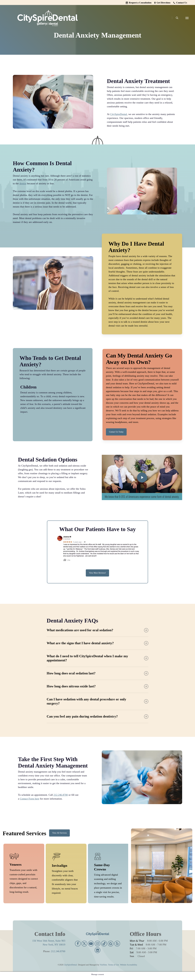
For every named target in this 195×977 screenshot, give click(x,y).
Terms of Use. (113, 965)
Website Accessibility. (128, 965)
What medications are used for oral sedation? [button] (80, 630)
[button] (187, 18)
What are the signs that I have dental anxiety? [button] (80, 643)
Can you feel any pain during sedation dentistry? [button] (82, 716)
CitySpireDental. (70, 965)
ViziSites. (103, 965)
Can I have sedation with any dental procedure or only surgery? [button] (86, 701)
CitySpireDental (118, 114)
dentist (22, 183)
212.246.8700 (61, 794)
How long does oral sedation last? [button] (71, 673)
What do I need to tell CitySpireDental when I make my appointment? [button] (87, 658)
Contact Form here (29, 798)
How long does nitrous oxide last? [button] (71, 686)
